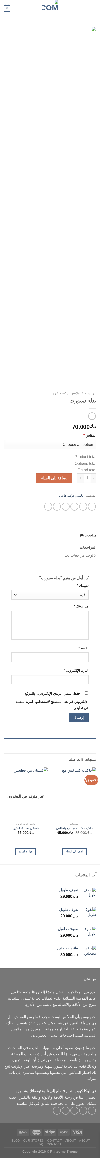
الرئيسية (90, 393)
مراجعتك (81, 606)
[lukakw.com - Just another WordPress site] (50, 8)
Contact (54, 1140)
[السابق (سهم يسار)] (12, 579)
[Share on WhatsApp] (92, 507)
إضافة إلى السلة (54, 478)
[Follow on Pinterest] (57, 1111)
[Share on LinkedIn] (48, 507)
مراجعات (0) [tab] (88, 535)
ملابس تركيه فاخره (66, 393)
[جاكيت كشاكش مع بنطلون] (74, 793)
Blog (15, 1140)
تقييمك (83, 586)
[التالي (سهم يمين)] (91, 579)
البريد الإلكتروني (76, 670)
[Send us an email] (66, 1111)
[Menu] (93, 8)
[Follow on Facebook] (92, 1111)
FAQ (40, 1144)
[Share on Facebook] (83, 507)
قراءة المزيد (25, 851)
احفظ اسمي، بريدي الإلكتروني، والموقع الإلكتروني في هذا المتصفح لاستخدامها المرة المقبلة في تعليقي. (52, 700)
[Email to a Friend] (66, 507)
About (84, 1140)
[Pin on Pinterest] (57, 507)
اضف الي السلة (74, 851)
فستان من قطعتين (26, 828)
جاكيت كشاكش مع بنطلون (74, 828)
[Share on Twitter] (74, 507)
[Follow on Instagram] (83, 1111)
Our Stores (33, 1140)
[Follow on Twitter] (74, 1111)
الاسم (83, 648)
